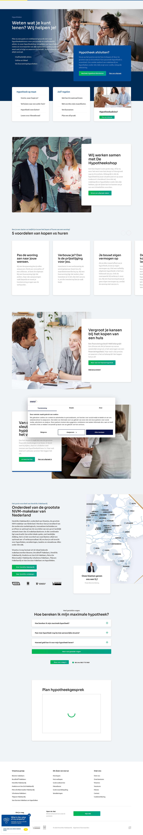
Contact (96, 793)
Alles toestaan (99, 432)
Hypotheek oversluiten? (30, 110)
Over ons (97, 776)
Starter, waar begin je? (29, 98)
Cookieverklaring (99, 797)
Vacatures (97, 786)
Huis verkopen (58, 779)
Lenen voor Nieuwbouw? (30, 115)
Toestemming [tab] (42, 408)
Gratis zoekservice (59, 783)
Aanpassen (70, 432)
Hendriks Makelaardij (19, 783)
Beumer (29, 552)
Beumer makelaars (18, 776)
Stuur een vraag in (60, 662)
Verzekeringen (58, 793)
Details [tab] (71, 408)
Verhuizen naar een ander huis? (33, 104)
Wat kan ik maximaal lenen (72, 98)
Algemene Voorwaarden (81, 827)
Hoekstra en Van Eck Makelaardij (23, 786)
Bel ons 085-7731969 (82, 662)
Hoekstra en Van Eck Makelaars (34, 555)
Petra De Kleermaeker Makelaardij (23, 790)
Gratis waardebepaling (60, 790)
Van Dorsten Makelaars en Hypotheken (39, 560)
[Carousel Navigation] (126, 233)
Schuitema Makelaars (40, 558)
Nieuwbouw (57, 786)
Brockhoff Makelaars (41, 552)
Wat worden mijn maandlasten (74, 104)
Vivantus (97, 783)
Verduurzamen (67, 110)
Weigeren (43, 432)
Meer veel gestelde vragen (71, 651)
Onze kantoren (99, 779)
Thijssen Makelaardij (18, 797)
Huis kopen (56, 776)
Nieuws (96, 790)
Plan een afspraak (69, 115)
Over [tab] (100, 408)
